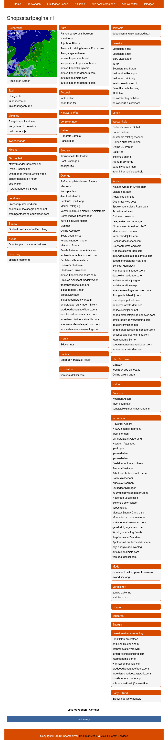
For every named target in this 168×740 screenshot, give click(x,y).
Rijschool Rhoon (70, 43)
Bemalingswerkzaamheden (76, 216)
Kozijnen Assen (122, 398)
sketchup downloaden (125, 502)
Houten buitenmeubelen (127, 142)
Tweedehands (17, 141)
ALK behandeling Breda (23, 188)
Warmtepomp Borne (124, 339)
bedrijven (14, 198)
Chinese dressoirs (123, 216)
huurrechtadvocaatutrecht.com (130, 493)
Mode (116, 566)
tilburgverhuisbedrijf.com (127, 295)
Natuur (117, 384)
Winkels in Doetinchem (74, 221)
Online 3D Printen (123, 147)
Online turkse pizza (124, 374)
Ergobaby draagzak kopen (76, 360)
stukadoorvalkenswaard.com (129, 522)
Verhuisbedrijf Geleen (125, 236)
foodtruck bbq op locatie (126, 369)
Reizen (65, 130)
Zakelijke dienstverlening (128, 633)
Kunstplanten (68, 191)
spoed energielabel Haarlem (129, 260)
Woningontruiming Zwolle (127, 532)
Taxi (11, 90)
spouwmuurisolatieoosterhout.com (132, 256)
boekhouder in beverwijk (127, 678)
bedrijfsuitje (67, 166)
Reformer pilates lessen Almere (79, 181)
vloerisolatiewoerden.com (127, 251)
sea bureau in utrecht (125, 83)
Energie (117, 624)
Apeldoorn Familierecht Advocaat (132, 542)
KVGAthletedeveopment (127, 429)
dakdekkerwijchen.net (125, 310)
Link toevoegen (77, 709)
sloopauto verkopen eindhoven (78, 63)
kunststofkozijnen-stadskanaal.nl (131, 408)
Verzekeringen (69, 121)
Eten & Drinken (122, 359)
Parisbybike (67, 141)
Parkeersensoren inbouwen (77, 33)
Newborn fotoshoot (124, 443)
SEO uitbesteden (122, 58)
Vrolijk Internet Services (114, 736)
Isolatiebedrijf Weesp (125, 285)
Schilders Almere (123, 211)
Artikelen (80, 4)
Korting (13, 149)
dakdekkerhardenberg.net (127, 275)
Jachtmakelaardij (70, 196)
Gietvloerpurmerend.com (23, 204)
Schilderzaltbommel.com (75, 260)
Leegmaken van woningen (128, 221)
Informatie (119, 418)
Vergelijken (119, 586)
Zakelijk (117, 43)
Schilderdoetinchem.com (127, 241)
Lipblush (66, 226)
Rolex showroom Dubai (126, 127)
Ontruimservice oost (124, 201)
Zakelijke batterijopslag (126, 88)
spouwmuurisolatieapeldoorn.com (80, 324)
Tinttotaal (118, 93)
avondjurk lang (121, 577)
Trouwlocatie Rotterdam (74, 156)
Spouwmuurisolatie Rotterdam (130, 206)
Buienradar (15, 28)
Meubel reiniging (70, 206)
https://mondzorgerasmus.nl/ (25, 164)
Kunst (12, 239)
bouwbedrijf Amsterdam (126, 103)
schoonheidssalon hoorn (23, 179)
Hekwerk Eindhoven (72, 265)
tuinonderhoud (17, 101)
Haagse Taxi (16, 96)
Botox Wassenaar (123, 478)
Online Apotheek (70, 230)
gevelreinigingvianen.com (128, 527)
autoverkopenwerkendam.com (78, 275)
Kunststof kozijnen (123, 483)
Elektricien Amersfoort (125, 639)
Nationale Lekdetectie (125, 498)
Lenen (116, 112)
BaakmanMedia (88, 736)
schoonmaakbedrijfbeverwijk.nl (130, 683)
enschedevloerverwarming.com (79, 314)
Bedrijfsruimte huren (124, 68)
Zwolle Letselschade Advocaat (78, 250)
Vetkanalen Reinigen (125, 73)
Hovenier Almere (122, 424)
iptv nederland (121, 453)
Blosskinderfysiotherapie (127, 698)
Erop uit (65, 150)
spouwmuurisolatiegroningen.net (28, 209)
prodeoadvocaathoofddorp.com (79, 309)
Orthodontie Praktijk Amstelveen (27, 174)
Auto (63, 28)
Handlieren (67, 38)
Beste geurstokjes (71, 235)
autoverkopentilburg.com (75, 68)
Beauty (13, 223)
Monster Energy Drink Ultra (128, 512)
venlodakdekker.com (72, 375)
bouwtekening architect (126, 98)
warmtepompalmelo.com (127, 300)
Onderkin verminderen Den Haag (28, 229)
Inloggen (149, 4)
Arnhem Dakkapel (123, 468)
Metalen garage (122, 192)
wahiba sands (121, 597)
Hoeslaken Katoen (19, 81)
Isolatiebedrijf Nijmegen (126, 280)
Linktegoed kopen (57, 4)
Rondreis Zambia (71, 136)
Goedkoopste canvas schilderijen (28, 244)
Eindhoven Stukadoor (73, 270)
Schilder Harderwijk (124, 265)
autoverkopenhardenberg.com (78, 73)
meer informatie (122, 403)
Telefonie (118, 28)
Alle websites (129, 4)
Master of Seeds (70, 245)
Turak (116, 63)
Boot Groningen (70, 161)
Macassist (66, 186)
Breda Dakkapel (70, 294)
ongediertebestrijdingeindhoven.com (134, 315)
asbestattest (119, 507)
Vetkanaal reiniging (124, 78)
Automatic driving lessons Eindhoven (82, 48)
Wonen (117, 181)
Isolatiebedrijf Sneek (72, 290)
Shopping (14, 254)
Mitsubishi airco (122, 49)
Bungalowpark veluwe (22, 121)
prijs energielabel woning (127, 547)
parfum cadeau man (124, 166)
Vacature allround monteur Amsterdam (83, 211)
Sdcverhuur (67, 344)
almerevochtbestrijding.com (128, 654)
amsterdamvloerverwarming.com (79, 329)
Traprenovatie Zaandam (126, 537)
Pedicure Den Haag (72, 201)
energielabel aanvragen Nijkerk (79, 304)
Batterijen (118, 152)
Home (17, 4)
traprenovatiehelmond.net (75, 285)
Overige (65, 175)
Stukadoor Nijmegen (124, 488)
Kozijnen (118, 393)
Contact (94, 709)
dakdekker (67, 369)
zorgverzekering (122, 592)
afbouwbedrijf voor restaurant (129, 517)
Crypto (117, 607)
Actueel (65, 92)
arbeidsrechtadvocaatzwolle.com (80, 319)
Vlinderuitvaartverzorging (127, 438)
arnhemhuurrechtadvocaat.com (79, 255)
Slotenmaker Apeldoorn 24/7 (129, 226)
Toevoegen (34, 4)
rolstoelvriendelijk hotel (74, 240)
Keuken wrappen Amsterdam (129, 187)
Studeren (118, 616)
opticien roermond (19, 260)
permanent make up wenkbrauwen (133, 572)
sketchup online (122, 157)
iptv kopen (119, 448)
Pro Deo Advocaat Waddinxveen (79, 280)
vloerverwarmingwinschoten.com (132, 290)
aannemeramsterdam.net (127, 305)
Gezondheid (16, 158)
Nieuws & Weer (70, 112)
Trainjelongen (121, 433)
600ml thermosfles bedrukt (128, 171)
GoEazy (117, 364)
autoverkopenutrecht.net (75, 58)
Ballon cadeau (121, 132)
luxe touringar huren (20, 106)
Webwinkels (120, 121)
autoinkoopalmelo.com (74, 78)
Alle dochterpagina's (103, 4)
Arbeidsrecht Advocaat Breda (130, 473)
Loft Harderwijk (17, 131)
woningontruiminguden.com (129, 270)
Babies (65, 354)
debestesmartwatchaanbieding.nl (132, 33)
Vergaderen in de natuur (23, 126)
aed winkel (15, 183)
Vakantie (14, 115)
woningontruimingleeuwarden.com (29, 214)
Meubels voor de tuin (125, 231)
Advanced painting (123, 196)
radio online (67, 98)
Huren (64, 339)
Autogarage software (73, 53)
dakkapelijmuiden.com (126, 644)
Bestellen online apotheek (128, 463)
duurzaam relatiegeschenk (128, 137)
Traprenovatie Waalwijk (126, 649)
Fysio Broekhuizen (20, 169)
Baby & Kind (120, 693)
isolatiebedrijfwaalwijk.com (76, 299)
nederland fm (68, 103)
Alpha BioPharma (123, 161)
